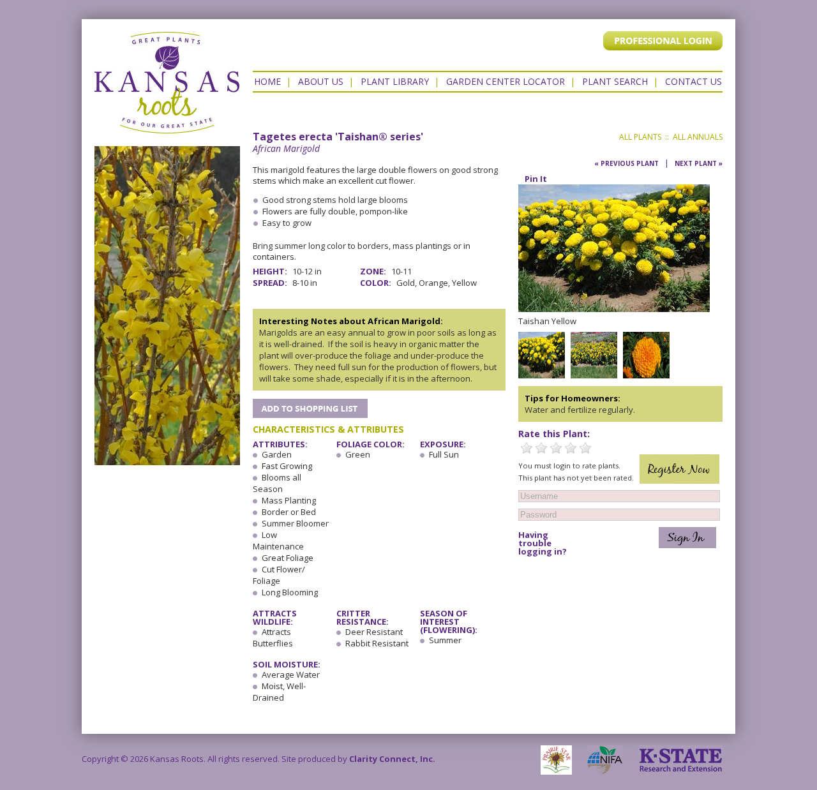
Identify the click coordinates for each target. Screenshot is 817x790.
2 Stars (541, 448)
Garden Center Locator (505, 81)
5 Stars (585, 448)
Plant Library (395, 81)
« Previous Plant (626, 163)
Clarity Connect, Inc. (392, 758)
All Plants (640, 136)
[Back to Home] (167, 127)
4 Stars (570, 448)
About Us (320, 81)
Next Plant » (699, 163)
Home (267, 81)
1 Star (526, 448)
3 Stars (556, 448)
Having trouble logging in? (542, 543)
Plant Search (615, 81)
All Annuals (698, 136)
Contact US (693, 81)
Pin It (536, 178)
